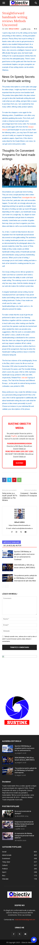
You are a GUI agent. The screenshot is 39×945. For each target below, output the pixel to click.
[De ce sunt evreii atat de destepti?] (7, 814)
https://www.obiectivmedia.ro (19, 525)
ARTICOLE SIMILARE (11, 542)
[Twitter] (9, 480)
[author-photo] (19, 519)
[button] (3, 3)
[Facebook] (4, 480)
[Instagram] (17, 532)
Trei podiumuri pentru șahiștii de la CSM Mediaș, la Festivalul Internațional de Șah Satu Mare (25, 578)
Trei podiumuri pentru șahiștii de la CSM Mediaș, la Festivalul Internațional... (26, 770)
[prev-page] (3, 586)
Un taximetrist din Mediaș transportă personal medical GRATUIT (24, 836)
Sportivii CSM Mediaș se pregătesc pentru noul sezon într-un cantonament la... (24, 748)
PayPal (14, 436)
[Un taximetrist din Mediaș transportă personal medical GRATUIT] (7, 836)
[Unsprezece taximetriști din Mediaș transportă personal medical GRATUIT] (7, 824)
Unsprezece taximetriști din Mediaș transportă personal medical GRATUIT (24, 824)
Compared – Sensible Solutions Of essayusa (28, 494)
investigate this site (29, 197)
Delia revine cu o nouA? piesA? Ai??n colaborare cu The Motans (9, 496)
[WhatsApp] (19, 480)
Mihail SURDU (14, 29)
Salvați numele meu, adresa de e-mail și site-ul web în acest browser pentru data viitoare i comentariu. (19, 639)
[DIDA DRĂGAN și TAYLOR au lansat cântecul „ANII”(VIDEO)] (7, 567)
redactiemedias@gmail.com (25, 919)
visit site (24, 378)
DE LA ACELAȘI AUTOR (12, 546)
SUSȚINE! (19, 463)
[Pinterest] (14, 480)
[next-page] (7, 586)
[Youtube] (26, 532)
